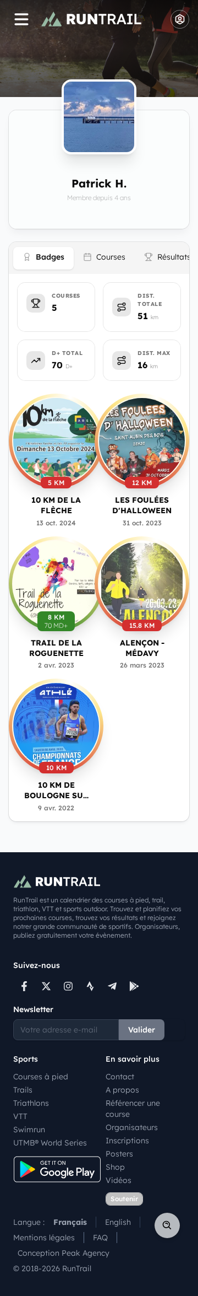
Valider (141, 1030)
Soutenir (124, 1199)
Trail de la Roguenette (56, 648)
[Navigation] (21, 19)
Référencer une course (133, 1108)
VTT (20, 1116)
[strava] (90, 986)
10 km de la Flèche (56, 505)
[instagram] (68, 986)
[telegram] (112, 986)
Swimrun (29, 1129)
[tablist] (99, 258)
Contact (120, 1077)
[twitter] (46, 986)
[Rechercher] (167, 1225)
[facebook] (24, 986)
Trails (22, 1090)
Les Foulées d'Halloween (142, 505)
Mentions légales (44, 1238)
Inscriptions (127, 1141)
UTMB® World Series (50, 1143)
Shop (115, 1167)
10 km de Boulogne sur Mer (56, 791)
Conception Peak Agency (63, 1253)
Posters (119, 1154)
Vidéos (118, 1180)
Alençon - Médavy (142, 648)
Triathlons (31, 1103)
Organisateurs (132, 1127)
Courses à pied (40, 1077)
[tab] (43, 258)
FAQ (100, 1238)
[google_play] (134, 986)
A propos (122, 1090)
